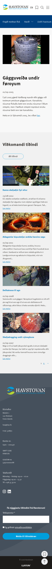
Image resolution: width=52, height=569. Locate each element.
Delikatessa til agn (11, 290)
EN (31, 7)
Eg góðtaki (18, 527)
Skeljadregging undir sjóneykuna (18, 337)
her (38, 115)
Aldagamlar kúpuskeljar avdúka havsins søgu (24, 237)
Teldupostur (9, 512)
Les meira (6, 208)
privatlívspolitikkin (23, 527)
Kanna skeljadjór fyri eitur (15, 190)
